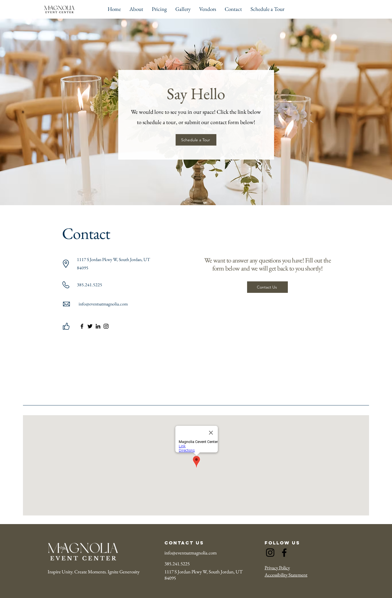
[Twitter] (90, 326)
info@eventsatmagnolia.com (190, 553)
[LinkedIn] (98, 326)
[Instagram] (106, 326)
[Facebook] (82, 326)
